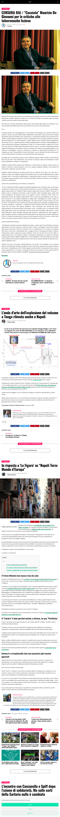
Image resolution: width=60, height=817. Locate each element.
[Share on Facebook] (15, 73)
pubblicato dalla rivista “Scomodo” (41, 529)
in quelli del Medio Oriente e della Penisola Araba (20, 588)
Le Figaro (14, 713)
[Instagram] (5, 422)
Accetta (30, 804)
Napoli (20, 713)
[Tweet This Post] (25, 73)
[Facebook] (3, 422)
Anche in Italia (37, 380)
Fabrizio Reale (11, 322)
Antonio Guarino (12, 474)
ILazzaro (10, 26)
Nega (30, 809)
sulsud (26, 713)
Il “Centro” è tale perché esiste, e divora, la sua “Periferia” (22, 567)
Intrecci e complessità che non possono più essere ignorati (22, 570)
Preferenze (30, 813)
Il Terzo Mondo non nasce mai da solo (17, 564)
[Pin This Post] (34, 73)
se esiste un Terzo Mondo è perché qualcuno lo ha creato (40, 579)
